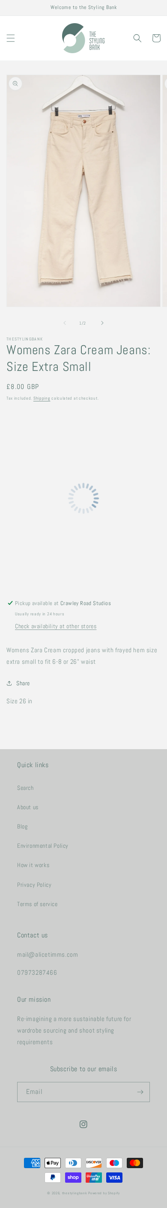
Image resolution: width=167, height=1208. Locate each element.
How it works (33, 865)
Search (25, 788)
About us (28, 807)
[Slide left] (64, 322)
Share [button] (23, 683)
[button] (10, 38)
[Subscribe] (140, 1092)
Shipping (42, 398)
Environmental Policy (43, 846)
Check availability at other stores (55, 626)
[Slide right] (102, 322)
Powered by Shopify (104, 1193)
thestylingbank (74, 1193)
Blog (22, 826)
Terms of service (37, 904)
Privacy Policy (34, 885)
